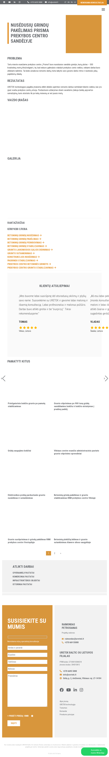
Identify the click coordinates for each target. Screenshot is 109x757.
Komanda (63, 711)
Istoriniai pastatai (22, 584)
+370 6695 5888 (36, 2)
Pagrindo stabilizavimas (21, 260)
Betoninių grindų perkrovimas (24, 242)
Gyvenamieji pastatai (23, 573)
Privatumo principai (67, 714)
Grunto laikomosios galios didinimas (29, 249)
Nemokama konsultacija (92, 3)
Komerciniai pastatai (23, 576)
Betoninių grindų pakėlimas (23, 239)
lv (75, 2)
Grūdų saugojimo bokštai (19, 450)
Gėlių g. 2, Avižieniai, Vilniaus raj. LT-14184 (81, 678)
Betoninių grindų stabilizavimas (26, 246)
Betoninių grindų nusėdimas (23, 235)
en (69, 2)
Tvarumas (63, 708)
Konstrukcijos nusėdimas (22, 256)
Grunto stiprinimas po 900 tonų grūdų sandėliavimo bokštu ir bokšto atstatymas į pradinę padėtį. (74, 406)
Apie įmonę (64, 701)
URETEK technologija (67, 704)
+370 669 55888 (72, 642)
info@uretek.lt (53, 2)
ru (72, 2)
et (65, 2)
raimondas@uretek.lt (74, 639)
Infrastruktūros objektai (26, 580)
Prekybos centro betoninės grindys (28, 264)
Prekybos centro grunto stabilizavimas (30, 267)
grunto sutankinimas (19, 253)
